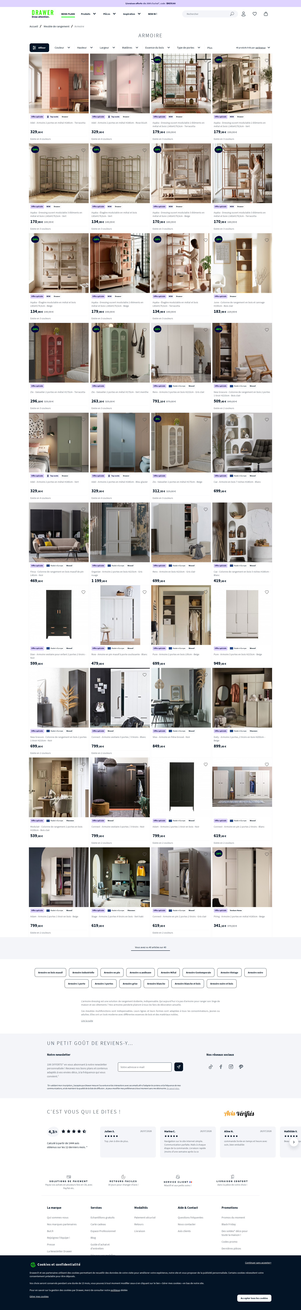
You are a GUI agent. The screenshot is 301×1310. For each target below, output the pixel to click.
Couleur (59, 47)
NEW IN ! (152, 13)
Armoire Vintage (229, 972)
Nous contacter (187, 1224)
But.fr (50, 1231)
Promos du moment (233, 1217)
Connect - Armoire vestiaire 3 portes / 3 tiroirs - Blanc (118, 737)
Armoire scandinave (140, 972)
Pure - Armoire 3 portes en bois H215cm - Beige (238, 654)
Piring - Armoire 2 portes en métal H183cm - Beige (239, 916)
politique (115, 1290)
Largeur (104, 47)
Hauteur (82, 47)
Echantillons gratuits (103, 1217)
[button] (150, 47)
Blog (93, 1237)
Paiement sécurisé (145, 1217)
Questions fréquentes (190, 1217)
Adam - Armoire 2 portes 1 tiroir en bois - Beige (54, 916)
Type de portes (185, 47)
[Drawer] (43, 14)
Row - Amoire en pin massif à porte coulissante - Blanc (119, 654)
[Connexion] (243, 14)
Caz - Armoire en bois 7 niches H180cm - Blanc (237, 481)
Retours (139, 1224)
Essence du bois (154, 47)
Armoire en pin (112, 972)
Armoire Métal (168, 972)
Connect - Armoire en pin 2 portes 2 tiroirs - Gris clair (179, 916)
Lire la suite (87, 1020)
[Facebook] (221, 1066)
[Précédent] (107, 1142)
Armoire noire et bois (221, 983)
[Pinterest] (241, 1066)
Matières (127, 47)
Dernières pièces (231, 1248)
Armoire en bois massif (50, 972)
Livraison (139, 1231)
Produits (85, 13)
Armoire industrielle (83, 972)
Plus (209, 47)
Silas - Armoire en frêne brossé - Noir (171, 737)
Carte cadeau (98, 1224)
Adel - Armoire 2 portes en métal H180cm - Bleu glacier (119, 481)
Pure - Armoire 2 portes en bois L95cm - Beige (176, 654)
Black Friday (229, 1224)
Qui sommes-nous (57, 1217)
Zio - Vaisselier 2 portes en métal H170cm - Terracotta (57, 392)
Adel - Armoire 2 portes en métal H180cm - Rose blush (119, 122)
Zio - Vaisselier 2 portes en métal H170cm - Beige (177, 481)
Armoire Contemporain (198, 972)
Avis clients (184, 1231)
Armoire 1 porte (76, 983)
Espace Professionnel (103, 1231)
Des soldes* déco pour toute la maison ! (235, 1233)
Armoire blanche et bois (187, 983)
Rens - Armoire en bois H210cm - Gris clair (174, 571)
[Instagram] (231, 1066)
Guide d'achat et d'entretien (100, 1246)
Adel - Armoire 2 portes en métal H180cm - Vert (54, 481)
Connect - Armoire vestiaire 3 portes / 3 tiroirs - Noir (117, 826)
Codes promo (229, 1241)
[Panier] (265, 13)
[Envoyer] (178, 1066)
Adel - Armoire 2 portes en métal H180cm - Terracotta (57, 122)
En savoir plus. (173, 1088)
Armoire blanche (156, 983)
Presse (51, 1244)
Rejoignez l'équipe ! (58, 1237)
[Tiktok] (210, 1066)
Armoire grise (130, 983)
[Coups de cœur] (254, 13)
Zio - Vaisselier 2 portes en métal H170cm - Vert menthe (119, 392)
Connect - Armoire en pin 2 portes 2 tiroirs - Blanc (239, 826)
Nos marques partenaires (62, 1224)
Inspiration (129, 13)
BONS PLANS (68, 13)
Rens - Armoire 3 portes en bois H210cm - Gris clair (178, 392)
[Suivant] (294, 1142)
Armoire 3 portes (104, 983)
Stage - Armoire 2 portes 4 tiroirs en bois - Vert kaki (117, 916)
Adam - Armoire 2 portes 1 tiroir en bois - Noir (176, 826)
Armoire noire (255, 972)
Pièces (106, 13)
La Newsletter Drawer (59, 1251)
